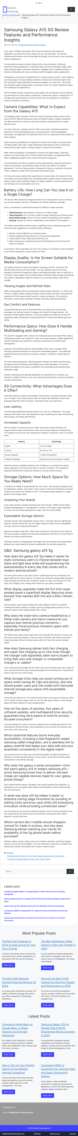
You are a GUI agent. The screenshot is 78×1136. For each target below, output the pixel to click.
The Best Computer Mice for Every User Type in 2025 (28, 859)
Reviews (10, 853)
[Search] (70, 871)
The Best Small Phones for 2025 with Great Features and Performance (35, 856)
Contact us (9, 1107)
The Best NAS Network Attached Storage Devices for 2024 (19, 982)
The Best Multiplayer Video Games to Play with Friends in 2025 (58, 945)
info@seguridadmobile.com (13, 1134)
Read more (8, 965)
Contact (73, 1134)
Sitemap (37, 1134)
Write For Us (55, 1134)
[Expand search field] (71, 9)
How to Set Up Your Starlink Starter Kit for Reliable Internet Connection (18, 1069)
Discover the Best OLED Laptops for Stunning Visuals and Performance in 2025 (57, 982)
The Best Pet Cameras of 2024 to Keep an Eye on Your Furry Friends (19, 945)
